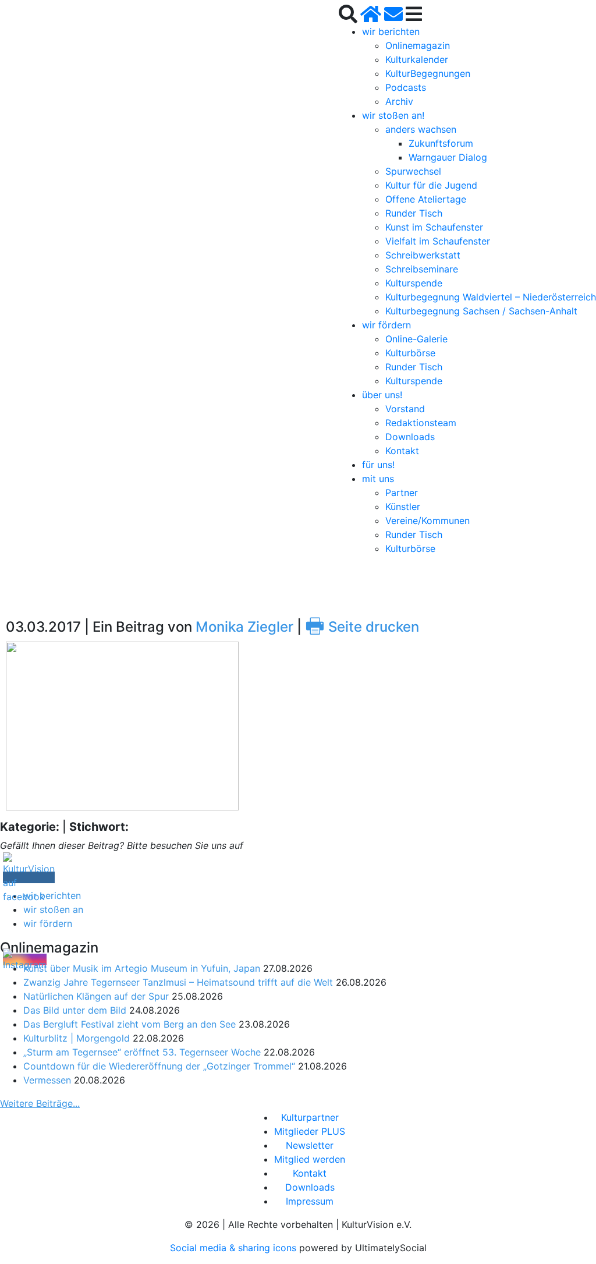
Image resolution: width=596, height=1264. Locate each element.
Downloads (410, 436)
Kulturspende (413, 283)
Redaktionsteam (420, 423)
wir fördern (386, 325)
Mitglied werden (309, 1159)
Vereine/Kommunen (427, 520)
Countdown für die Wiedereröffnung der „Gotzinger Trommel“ (159, 1066)
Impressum (310, 1201)
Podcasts (405, 87)
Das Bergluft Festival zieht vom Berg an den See (129, 1024)
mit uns (378, 478)
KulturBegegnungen (427, 73)
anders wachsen (420, 129)
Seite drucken (362, 626)
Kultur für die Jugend (431, 185)
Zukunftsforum (441, 143)
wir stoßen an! (393, 115)
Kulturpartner (310, 1117)
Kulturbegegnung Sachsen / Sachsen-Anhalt (481, 311)
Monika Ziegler (244, 626)
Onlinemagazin (417, 45)
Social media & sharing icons (234, 1248)
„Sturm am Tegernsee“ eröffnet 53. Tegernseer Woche (142, 1052)
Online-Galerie (416, 339)
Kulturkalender (416, 59)
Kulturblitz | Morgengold (76, 1038)
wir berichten (391, 31)
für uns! (378, 464)
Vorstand (405, 409)
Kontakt (402, 450)
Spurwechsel (413, 171)
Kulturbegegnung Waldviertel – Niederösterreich (490, 297)
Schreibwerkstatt (422, 255)
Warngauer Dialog (448, 157)
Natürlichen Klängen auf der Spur (96, 996)
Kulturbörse (410, 353)
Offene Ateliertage (425, 199)
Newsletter (310, 1145)
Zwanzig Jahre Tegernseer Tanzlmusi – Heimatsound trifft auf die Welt (178, 982)
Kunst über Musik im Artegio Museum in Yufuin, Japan (141, 968)
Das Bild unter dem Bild (74, 1010)
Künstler (402, 506)
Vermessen (47, 1080)
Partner (401, 492)
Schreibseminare (421, 269)
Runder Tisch (413, 213)
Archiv (399, 101)
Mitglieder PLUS (309, 1131)
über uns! (382, 395)
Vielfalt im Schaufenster (437, 241)
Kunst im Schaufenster (434, 227)
